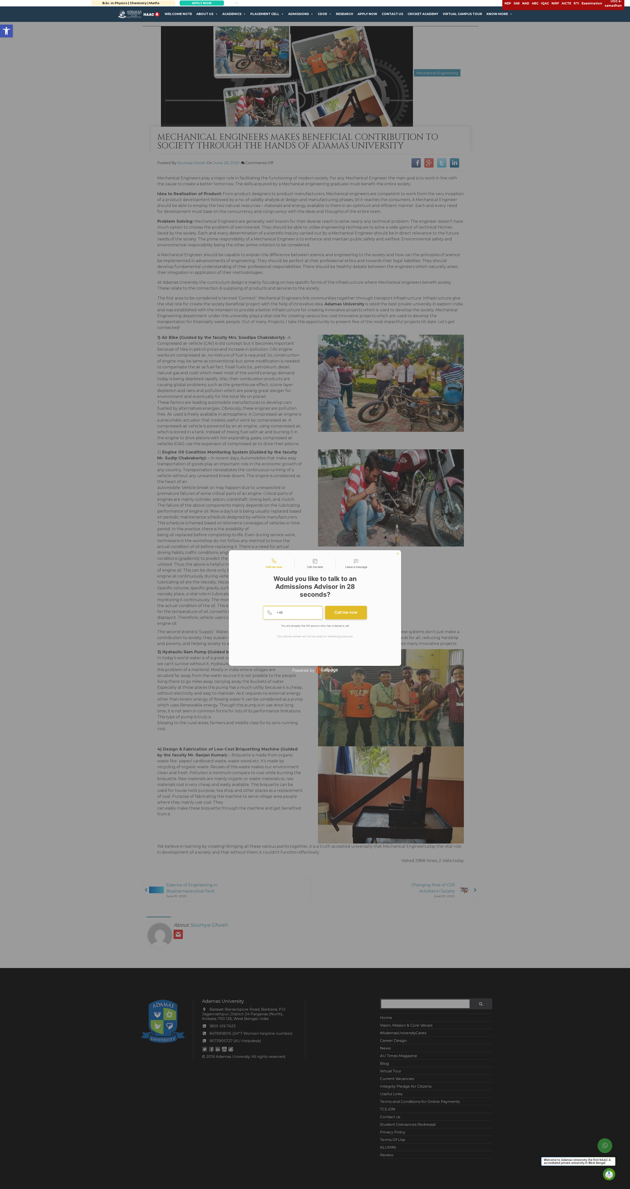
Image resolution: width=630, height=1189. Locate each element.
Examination (592, 3)
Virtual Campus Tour (462, 14)
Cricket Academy (423, 14)
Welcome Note (178, 14)
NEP (507, 3)
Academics (231, 14)
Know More (497, 14)
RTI (576, 3)
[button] (6, 31)
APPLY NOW (206, 3)
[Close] (397, 553)
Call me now (345, 612)
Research (344, 14)
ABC (535, 3)
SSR (517, 3)
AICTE (566, 3)
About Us (204, 14)
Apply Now (367, 14)
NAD (525, 3)
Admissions (298, 14)
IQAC (545, 3)
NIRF (555, 3)
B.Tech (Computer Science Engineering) (135, 3)
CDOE (322, 14)
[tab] (273, 563)
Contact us (392, 14)
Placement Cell (264, 14)
